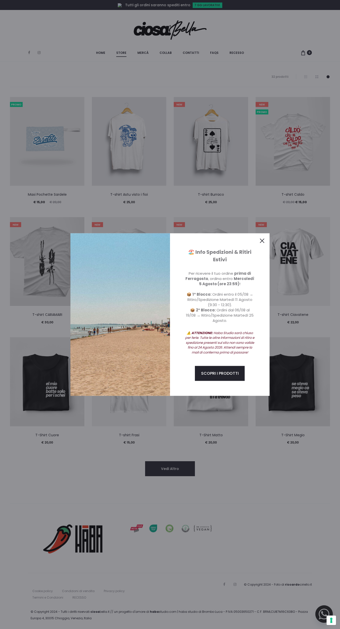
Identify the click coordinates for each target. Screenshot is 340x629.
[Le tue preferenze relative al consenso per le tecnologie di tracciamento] (331, 620)
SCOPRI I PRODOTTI (220, 373)
